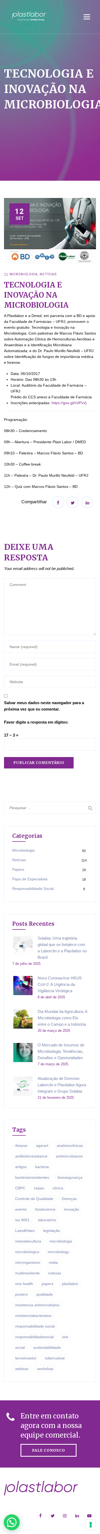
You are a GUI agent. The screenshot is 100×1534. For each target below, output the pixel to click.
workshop (45, 1369)
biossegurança (70, 1177)
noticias (54, 1273)
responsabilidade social (35, 1326)
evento (21, 1209)
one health (24, 1284)
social (20, 1347)
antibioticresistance (31, 1156)
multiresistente (27, 1273)
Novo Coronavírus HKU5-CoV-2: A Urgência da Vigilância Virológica (60, 984)
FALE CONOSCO (48, 1450)
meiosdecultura (28, 1241)
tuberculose (55, 1358)
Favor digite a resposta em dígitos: (36, 722)
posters (21, 1294)
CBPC (20, 1188)
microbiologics (27, 1252)
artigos (21, 1167)
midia (53, 1262)
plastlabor (70, 1284)
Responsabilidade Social (33, 888)
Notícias (48, 274)
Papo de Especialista (29, 879)
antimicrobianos (69, 1156)
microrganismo (27, 1262)
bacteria (42, 1167)
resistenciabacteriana (33, 1315)
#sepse (21, 1145)
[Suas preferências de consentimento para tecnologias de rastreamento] (91, 1525)
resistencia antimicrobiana (37, 1305)
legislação (51, 1230)
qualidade (44, 1294)
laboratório (47, 1220)
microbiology (58, 1252)
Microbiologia (24, 274)
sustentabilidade (47, 1347)
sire (65, 1337)
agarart (42, 1145)
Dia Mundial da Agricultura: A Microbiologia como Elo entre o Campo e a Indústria (62, 1017)
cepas (39, 1188)
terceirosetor (26, 1358)
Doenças (69, 1199)
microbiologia (61, 1241)
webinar (22, 1369)
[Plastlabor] (29, 16)
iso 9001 (22, 1220)
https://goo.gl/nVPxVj (68, 403)
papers (47, 1284)
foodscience (45, 1209)
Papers (18, 869)
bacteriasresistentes (32, 1177)
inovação (71, 1209)
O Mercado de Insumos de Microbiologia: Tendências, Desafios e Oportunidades (61, 1051)
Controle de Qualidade (34, 1199)
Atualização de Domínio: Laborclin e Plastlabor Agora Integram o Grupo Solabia (62, 1084)
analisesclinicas (70, 1145)
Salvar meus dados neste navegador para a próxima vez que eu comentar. (44, 705)
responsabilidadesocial (34, 1337)
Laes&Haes (25, 1230)
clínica (58, 1188)
